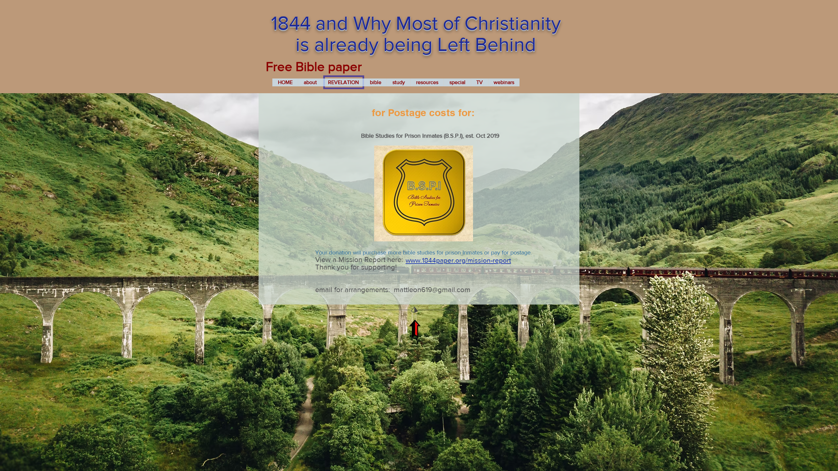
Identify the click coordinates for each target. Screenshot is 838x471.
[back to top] (415, 329)
